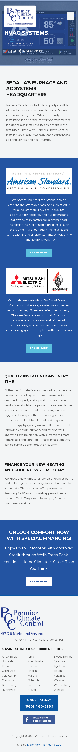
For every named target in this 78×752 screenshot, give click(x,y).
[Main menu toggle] (70, 16)
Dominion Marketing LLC (44, 744)
